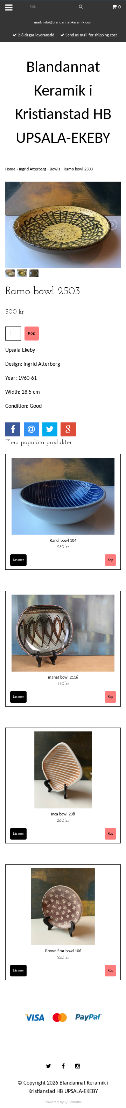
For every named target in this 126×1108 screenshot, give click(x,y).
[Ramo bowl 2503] (63, 225)
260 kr (63, 821)
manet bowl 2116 (63, 677)
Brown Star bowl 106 (63, 951)
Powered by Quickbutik (63, 1102)
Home (12, 169)
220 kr (63, 957)
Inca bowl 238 (63, 814)
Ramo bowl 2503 (79, 169)
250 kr (63, 547)
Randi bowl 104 (63, 541)
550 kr (63, 684)
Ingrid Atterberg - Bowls (41, 169)
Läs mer (18, 560)
